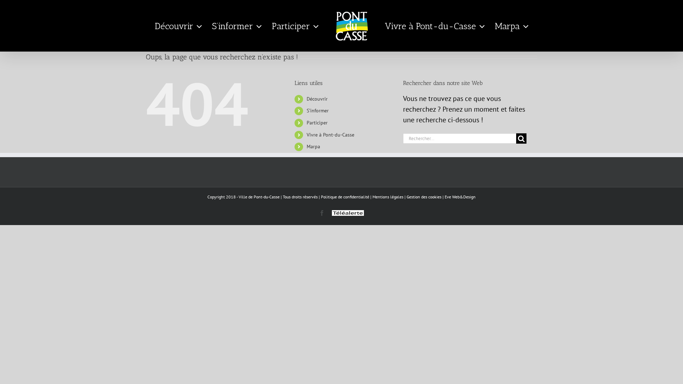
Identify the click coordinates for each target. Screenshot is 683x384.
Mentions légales (387, 196)
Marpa (313, 146)
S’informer (318, 110)
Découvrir (317, 99)
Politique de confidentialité (345, 196)
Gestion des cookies (424, 196)
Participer (317, 122)
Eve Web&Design (460, 196)
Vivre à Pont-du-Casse (330, 135)
